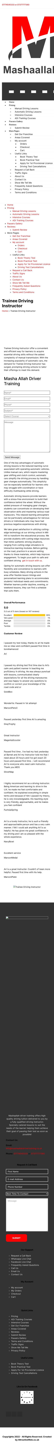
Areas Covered (22, 137)
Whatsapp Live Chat (21, 1258)
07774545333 (21, 1153)
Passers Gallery (14, 223)
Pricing (12, 105)
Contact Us (20, 179)
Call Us (14, 1268)
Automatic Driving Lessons (28, 111)
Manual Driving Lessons (26, 108)
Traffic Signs (21, 173)
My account (20, 140)
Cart (22, 150)
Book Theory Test (20, 1363)
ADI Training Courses (25, 118)
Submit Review (22, 128)
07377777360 (38, 1153)
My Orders (16, 1290)
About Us (19, 176)
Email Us (15, 1271)
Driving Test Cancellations (33, 166)
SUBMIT (16, 1238)
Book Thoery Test (29, 156)
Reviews (11, 226)
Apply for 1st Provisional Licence (34, 264)
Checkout (25, 147)
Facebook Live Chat (21, 1262)
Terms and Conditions (26, 192)
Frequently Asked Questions (29, 186)
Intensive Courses (21, 217)
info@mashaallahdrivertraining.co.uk (24, 1148)
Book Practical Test (29, 160)
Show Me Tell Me (23, 182)
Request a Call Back (25, 169)
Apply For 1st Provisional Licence (27, 1370)
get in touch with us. (31, 560)
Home (10, 204)
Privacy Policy (22, 189)
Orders (23, 144)
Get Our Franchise (24, 134)
